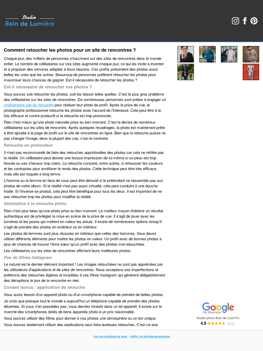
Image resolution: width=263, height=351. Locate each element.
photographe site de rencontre (29, 104)
